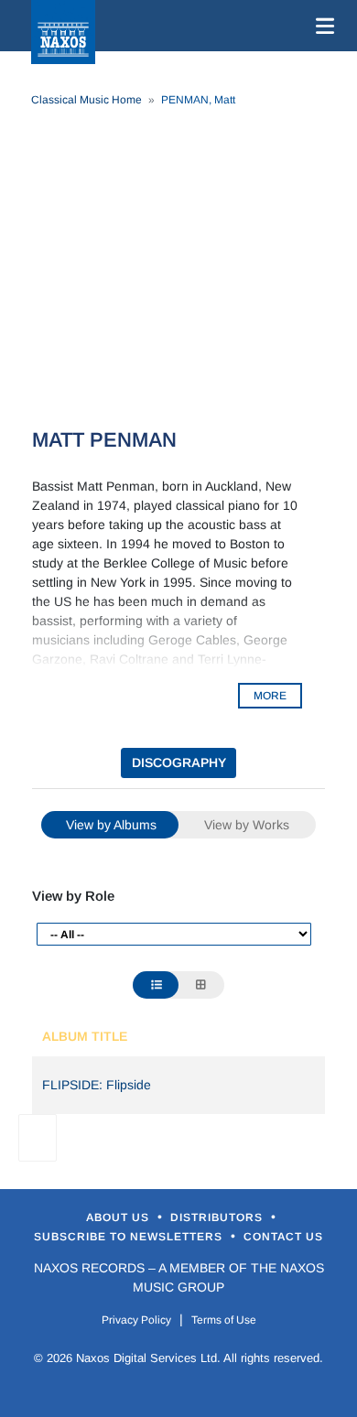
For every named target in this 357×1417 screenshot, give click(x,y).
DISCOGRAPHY (179, 762)
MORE (270, 695)
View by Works (246, 824)
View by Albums (111, 824)
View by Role (73, 895)
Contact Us (283, 1236)
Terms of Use (223, 1320)
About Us (119, 1217)
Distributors (218, 1217)
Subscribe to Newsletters (130, 1236)
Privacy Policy (136, 1320)
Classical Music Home (86, 99)
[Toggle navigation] (321, 25)
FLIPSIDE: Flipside (96, 1084)
